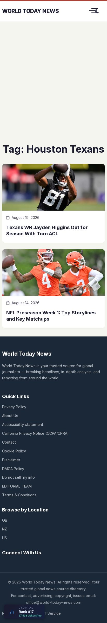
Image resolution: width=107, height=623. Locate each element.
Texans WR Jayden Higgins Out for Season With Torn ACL (47, 230)
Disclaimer (11, 460)
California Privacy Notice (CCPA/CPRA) (35, 433)
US (4, 538)
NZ (4, 529)
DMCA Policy (13, 468)
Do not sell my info (18, 477)
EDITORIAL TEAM (17, 486)
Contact (9, 442)
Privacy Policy (14, 407)
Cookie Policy (14, 451)
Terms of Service (45, 613)
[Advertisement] (53, 86)
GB (4, 520)
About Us (10, 415)
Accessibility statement (22, 424)
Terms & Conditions (19, 495)
